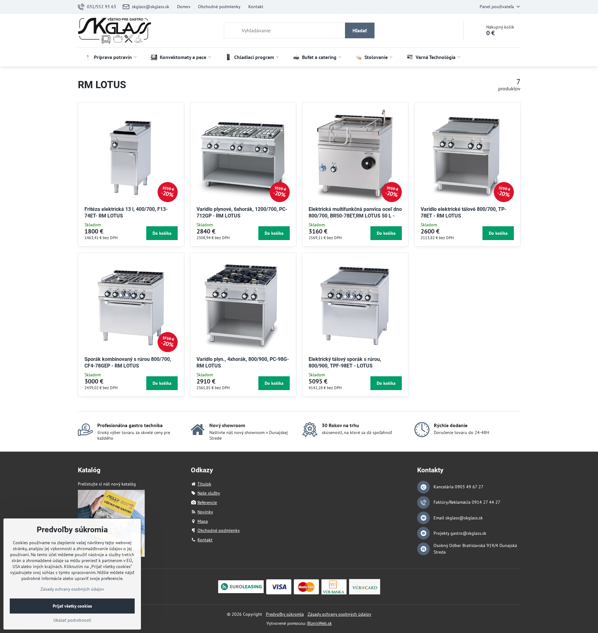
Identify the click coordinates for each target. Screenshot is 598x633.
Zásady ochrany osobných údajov (339, 614)
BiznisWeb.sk (319, 623)
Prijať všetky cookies (72, 606)
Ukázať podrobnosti (72, 620)
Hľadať (360, 30)
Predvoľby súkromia (285, 614)
